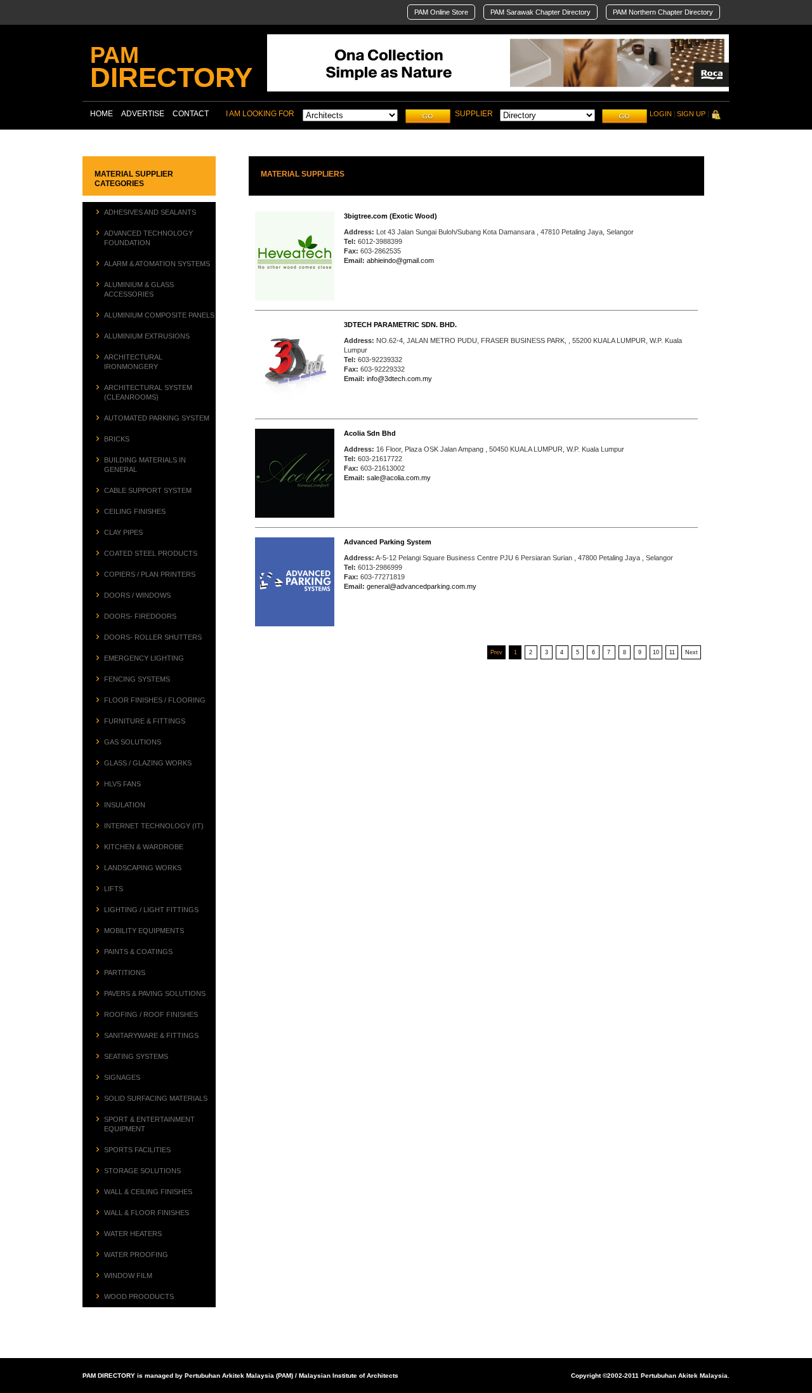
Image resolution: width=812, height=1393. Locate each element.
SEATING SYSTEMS (136, 1056)
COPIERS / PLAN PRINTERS (149, 574)
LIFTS (113, 888)
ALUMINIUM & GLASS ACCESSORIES (139, 289)
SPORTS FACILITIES (137, 1150)
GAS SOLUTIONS (132, 742)
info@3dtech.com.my (399, 378)
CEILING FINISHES (135, 511)
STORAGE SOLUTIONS (142, 1170)
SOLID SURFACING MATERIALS (155, 1098)
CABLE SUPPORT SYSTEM (148, 490)
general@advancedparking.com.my (421, 586)
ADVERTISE (142, 113)
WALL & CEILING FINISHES (148, 1191)
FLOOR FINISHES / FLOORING (155, 700)
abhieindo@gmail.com (400, 260)
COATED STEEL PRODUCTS (150, 553)
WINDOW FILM (128, 1275)
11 (672, 652)
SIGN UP (691, 114)
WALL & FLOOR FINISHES (146, 1212)
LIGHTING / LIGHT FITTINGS (151, 909)
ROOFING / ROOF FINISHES (151, 1014)
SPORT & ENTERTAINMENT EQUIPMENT (149, 1124)
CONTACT (191, 113)
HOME (101, 113)
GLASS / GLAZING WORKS (148, 763)
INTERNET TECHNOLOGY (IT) (154, 826)
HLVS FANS (122, 784)
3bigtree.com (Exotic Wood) (390, 216)
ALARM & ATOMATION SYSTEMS (157, 263)
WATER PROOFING (136, 1254)
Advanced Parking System (387, 542)
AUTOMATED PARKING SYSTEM (156, 418)
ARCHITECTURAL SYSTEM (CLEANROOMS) (148, 392)
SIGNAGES (122, 1077)
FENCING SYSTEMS (137, 679)
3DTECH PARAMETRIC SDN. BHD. (400, 324)
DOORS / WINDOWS (137, 595)
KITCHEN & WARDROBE (143, 847)
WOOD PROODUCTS (139, 1296)
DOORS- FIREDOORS (140, 616)
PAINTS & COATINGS (138, 951)
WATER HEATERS (133, 1233)
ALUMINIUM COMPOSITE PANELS (159, 315)
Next (691, 652)
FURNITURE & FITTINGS (144, 721)
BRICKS (116, 439)
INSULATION (124, 805)
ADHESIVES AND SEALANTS (150, 212)
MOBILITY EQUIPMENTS (144, 930)
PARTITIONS (124, 972)
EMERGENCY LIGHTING (144, 658)
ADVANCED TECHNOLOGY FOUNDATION (148, 237)
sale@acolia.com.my (399, 477)
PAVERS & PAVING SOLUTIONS (155, 993)
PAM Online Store (441, 12)
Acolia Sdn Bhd (370, 433)
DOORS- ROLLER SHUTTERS (153, 637)
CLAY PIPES (123, 532)
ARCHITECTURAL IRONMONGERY (133, 361)
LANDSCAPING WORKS (142, 867)
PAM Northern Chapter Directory (663, 12)
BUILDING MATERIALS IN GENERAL (145, 464)
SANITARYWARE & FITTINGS (151, 1035)
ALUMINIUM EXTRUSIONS (147, 336)
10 (656, 652)
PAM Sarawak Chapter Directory (540, 12)
